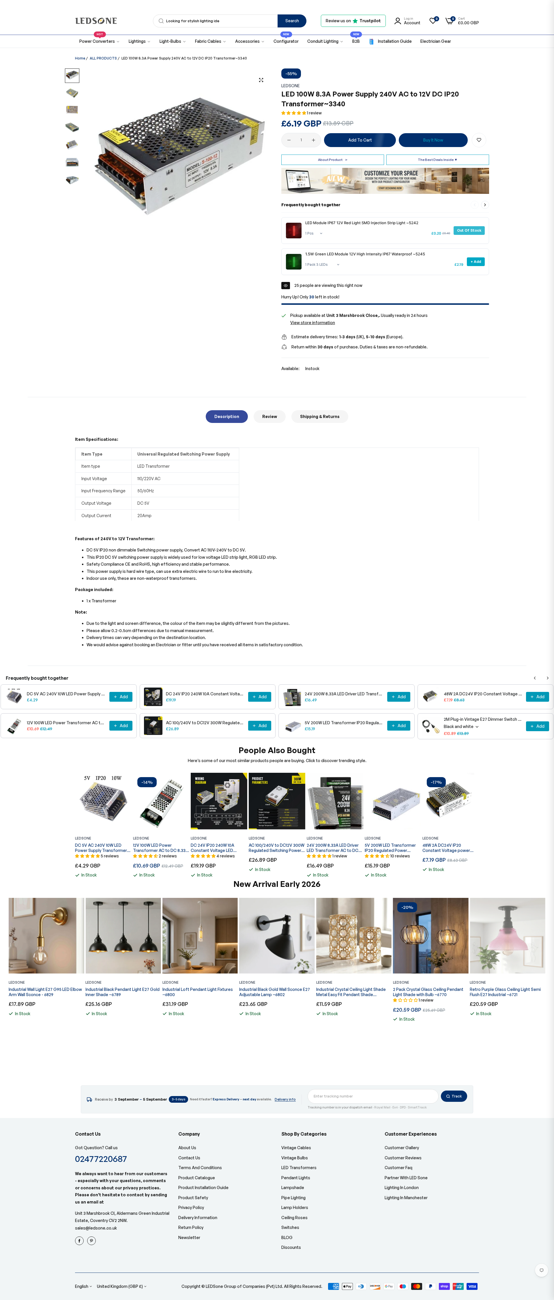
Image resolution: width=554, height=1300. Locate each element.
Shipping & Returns (320, 416)
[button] (294, 112)
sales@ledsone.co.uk (96, 1227)
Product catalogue (196, 1177)
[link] (139, 41)
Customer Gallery (402, 1147)
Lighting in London (402, 1187)
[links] (80, 1240)
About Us (187, 1147)
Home (80, 58)
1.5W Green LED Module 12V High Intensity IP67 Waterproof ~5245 (365, 254)
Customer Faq (398, 1167)
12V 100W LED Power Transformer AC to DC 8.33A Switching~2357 (66, 722)
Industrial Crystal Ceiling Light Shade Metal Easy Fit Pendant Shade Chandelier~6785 (274, 992)
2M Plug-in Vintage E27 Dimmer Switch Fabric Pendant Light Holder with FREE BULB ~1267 (483, 719)
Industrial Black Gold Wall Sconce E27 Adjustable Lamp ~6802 (197, 992)
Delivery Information (197, 1217)
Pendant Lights (295, 1177)
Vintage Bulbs (294, 1157)
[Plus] (313, 140)
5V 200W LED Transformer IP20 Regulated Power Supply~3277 (344, 722)
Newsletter (189, 1237)
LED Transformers (299, 1167)
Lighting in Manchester (406, 1197)
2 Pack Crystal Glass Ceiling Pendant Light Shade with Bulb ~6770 (351, 992)
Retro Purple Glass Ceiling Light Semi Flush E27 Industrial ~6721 (428, 992)
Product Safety (193, 1197)
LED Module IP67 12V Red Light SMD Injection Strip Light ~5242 (361, 222)
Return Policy (190, 1227)
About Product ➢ (333, 159)
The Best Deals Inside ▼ (438, 159)
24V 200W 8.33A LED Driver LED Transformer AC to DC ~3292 (344, 693)
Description (226, 416)
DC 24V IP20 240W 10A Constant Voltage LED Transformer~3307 (205, 693)
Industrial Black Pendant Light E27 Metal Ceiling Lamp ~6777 (502, 992)
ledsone (247, 982)
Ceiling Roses (294, 1217)
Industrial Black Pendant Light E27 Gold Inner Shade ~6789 (46, 992)
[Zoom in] (261, 80)
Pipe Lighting (293, 1197)
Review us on (353, 20)
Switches (290, 1227)
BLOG (287, 1237)
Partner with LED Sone (406, 1177)
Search (292, 20)
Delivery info (285, 1099)
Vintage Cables (296, 1147)
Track (457, 1096)
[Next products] (485, 205)
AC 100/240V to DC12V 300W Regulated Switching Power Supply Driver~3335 (205, 722)
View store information (312, 322)
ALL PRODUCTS (103, 58)
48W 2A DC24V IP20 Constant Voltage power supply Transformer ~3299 (483, 693)
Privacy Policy (191, 1207)
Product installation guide (203, 1187)
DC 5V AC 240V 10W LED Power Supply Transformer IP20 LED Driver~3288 (66, 693)
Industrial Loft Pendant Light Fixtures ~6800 (120, 992)
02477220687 (101, 1158)
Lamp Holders (294, 1207)
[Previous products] (535, 678)
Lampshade (292, 1187)
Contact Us (189, 1157)
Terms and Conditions (200, 1167)
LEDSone (290, 85)
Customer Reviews (403, 1157)
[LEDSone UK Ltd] (96, 21)
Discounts (291, 1247)
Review (269, 416)
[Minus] (289, 140)
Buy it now (433, 140)
